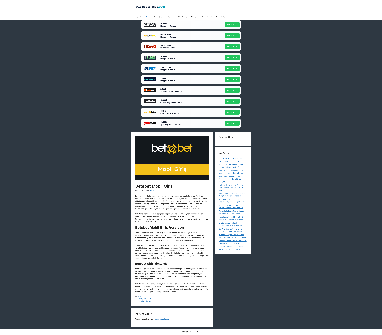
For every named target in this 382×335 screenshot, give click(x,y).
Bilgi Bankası (182, 17)
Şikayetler (194, 17)
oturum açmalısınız (161, 319)
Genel (148, 17)
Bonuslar (171, 17)
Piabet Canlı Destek (144, 301)
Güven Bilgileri (221, 17)
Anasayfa (138, 17)
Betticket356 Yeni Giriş (145, 299)
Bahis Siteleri (207, 17)
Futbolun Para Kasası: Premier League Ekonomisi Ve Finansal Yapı (231, 187)
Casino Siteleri (159, 17)
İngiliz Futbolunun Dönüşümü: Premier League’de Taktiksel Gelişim (230, 179)
